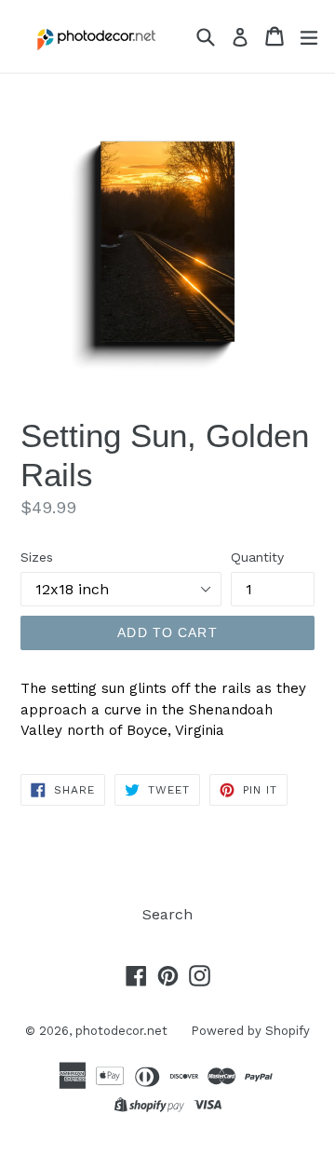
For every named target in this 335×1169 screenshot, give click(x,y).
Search (167, 914)
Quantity (257, 557)
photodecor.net (121, 1031)
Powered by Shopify (250, 1031)
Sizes (36, 557)
